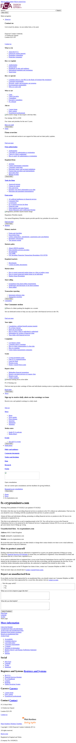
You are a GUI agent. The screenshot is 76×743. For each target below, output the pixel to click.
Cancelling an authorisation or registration (22, 152)
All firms (11, 164)
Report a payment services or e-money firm (22, 374)
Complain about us (11, 641)
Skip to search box (20, 1)
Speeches (12, 421)
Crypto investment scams (16, 357)
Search (3, 10)
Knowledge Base (14, 235)
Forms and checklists (15, 233)
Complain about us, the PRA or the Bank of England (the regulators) (30, 80)
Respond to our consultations (14, 489)
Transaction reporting (15, 297)
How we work (9, 125)
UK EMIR (12, 253)
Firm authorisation (11, 147)
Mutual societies (14, 174)
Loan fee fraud (13, 361)
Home (7, 494)
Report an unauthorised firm (9, 634)
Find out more (9, 143)
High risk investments (15, 330)
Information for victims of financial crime (21, 333)
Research (8, 465)
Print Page (4, 613)
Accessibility (9, 639)
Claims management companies (18, 165)
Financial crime (13, 206)
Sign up (7, 408)
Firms (6, 128)
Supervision (12, 72)
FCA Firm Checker (15, 328)
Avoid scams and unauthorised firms (12, 630)
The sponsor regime (15, 240)
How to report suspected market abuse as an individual (26, 274)
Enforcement (13, 66)
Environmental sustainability (17, 85)
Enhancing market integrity (17, 53)
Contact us (8, 44)
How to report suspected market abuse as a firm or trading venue (29, 272)
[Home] (11, 8)
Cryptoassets (13, 203)
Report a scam (13, 376)
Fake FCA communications (17, 359)
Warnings (12, 424)
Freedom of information (12, 648)
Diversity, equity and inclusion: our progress (22, 83)
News (6, 393)
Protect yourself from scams (17, 365)
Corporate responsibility (16, 81)
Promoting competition (16, 55)
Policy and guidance (11, 449)
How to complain (14, 348)
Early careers (13, 111)
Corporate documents (12, 453)
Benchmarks (13, 263)
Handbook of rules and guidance (19, 68)
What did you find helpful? (9, 601)
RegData (7, 682)
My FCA (7, 675)
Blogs (10, 415)
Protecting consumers (15, 57)
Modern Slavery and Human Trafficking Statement (20, 650)
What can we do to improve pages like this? (14, 591)
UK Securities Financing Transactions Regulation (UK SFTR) (28, 255)
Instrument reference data (16, 295)
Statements (12, 422)
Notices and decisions (12, 457)
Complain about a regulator (17, 344)
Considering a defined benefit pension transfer (23, 326)
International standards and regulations (21, 70)
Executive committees (15, 100)
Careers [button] (14, 688)
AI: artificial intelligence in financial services (22, 199)
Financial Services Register (13, 677)
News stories (13, 417)
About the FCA (14, 52)
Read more (8, 389)
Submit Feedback (7, 611)
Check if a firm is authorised (17, 154)
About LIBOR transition (16, 248)
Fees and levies (13, 188)
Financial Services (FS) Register (18, 554)
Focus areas (9, 195)
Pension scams (13, 363)
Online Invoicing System (12, 684)
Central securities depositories (18, 264)
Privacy (7, 651)
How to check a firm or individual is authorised (23, 331)
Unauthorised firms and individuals (12, 629)
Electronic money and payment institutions (22, 169)
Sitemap (7, 653)
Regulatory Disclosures (16, 238)
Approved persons (14, 184)
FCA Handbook (10, 679)
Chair (10, 94)
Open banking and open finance (19, 208)
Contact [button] (13, 700)
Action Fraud (5, 636)
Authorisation (13, 65)
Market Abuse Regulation (17, 276)
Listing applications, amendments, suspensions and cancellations (29, 237)
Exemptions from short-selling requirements (22, 284)
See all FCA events (15, 441)
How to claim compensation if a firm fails (22, 346)
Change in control (14, 186)
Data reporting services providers (19, 250)
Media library (13, 434)
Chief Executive (14, 96)
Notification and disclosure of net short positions (24, 285)
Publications (8, 445)
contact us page (53, 580)
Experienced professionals (17, 113)
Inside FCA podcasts (15, 432)
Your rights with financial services (19, 335)
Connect (7, 681)
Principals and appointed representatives (21, 191)
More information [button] (10, 622)
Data (6, 461)
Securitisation (13, 251)
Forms (7, 469)
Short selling (13, 287)
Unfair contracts (14, 378)
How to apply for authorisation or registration (23, 156)
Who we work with (15, 87)
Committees (12, 98)
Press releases (13, 419)
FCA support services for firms (18, 204)
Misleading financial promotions (19, 372)
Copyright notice (10, 643)
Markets (7, 225)
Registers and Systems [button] (35, 671)
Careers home (13, 109)
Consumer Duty (14, 201)
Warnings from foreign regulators (11, 632)
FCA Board (12, 102)
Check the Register (7, 627)
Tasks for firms (10, 180)
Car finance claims (14, 343)
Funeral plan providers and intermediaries (22, 171)
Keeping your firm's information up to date (22, 189)
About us (7, 19)
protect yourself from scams (34, 570)
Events (7, 438)
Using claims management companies (20, 350)
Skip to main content (7, 1)
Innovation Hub (14, 173)
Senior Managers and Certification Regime (22, 210)
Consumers (8, 301)
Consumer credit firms (16, 167)
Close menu (9, 126)
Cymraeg (7, 646)
